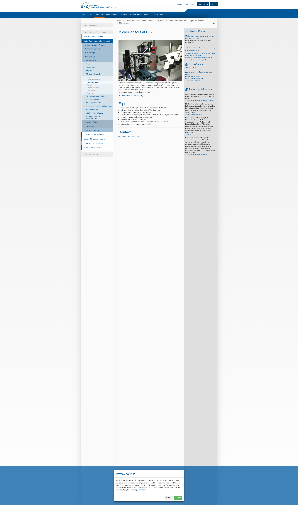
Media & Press (135, 14)
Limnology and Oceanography (197, 154)
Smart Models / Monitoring (93, 143)
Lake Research (90, 60)
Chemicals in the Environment (95, 134)
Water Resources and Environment (97, 41)
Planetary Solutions (92, 130)
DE (212, 4)
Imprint (179, 4)
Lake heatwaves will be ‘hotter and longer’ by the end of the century (200, 54)
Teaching (90, 93)
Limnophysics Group (193, 81)
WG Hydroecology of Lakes (96, 96)
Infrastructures (111, 14)
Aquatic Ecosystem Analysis (95, 45)
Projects (89, 70)
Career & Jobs (158, 14)
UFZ (90, 14)
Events (146, 14)
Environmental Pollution (195, 114)
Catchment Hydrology (92, 49)
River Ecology (90, 52)
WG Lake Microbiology (94, 74)
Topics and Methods (93, 80)
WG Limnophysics (92, 99)
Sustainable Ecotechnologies (94, 139)
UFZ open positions (193, 76)
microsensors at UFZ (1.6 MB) (132, 95)
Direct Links (202, 4)
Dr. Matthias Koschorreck (130, 136)
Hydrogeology (90, 56)
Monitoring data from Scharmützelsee (93, 117)
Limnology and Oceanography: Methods (200, 100)
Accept (178, 498)
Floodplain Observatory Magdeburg (99, 106)
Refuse (168, 498)
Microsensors (93, 82)
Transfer (123, 14)
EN (216, 4)
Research (99, 14)
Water (189, 134)
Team (88, 64)
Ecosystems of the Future (93, 36)
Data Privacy (190, 4)
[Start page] (84, 14)
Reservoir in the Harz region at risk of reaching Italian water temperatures (198, 59)
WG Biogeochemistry (93, 103)
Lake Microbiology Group (195, 78)
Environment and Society (93, 147)
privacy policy (141, 490)
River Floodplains (92, 109)
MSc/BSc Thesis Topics (94, 113)
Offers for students (93, 88)
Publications (90, 67)
